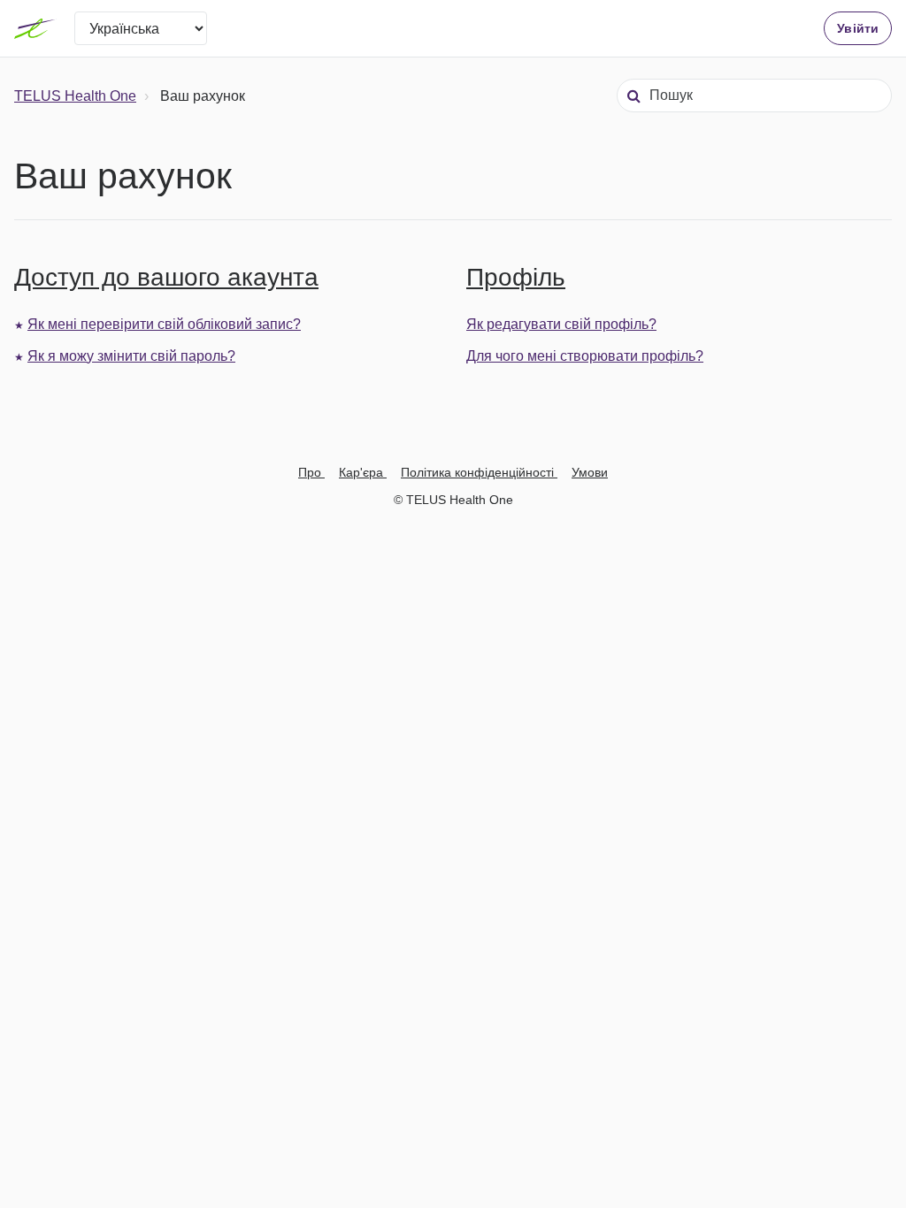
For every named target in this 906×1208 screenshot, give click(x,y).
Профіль (515, 277)
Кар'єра (363, 472)
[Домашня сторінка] (35, 28)
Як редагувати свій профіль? (561, 324)
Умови (590, 472)
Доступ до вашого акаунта (166, 277)
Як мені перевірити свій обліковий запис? (164, 324)
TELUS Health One (75, 95)
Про (311, 472)
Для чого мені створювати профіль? (584, 355)
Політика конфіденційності (479, 472)
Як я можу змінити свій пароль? (131, 355)
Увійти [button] (858, 28)
